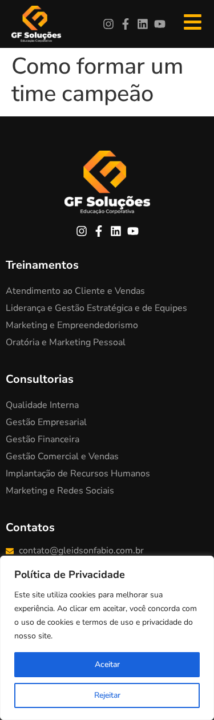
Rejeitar (107, 695)
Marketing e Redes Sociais (60, 490)
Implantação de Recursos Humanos (78, 473)
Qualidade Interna (42, 405)
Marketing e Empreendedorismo (72, 325)
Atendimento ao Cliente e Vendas (75, 291)
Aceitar (107, 664)
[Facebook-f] (125, 24)
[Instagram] (108, 24)
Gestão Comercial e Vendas (62, 456)
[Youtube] (159, 24)
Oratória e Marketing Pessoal (66, 342)
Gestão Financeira (42, 439)
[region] (107, 638)
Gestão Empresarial (46, 422)
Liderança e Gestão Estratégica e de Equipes (96, 308)
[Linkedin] (142, 24)
